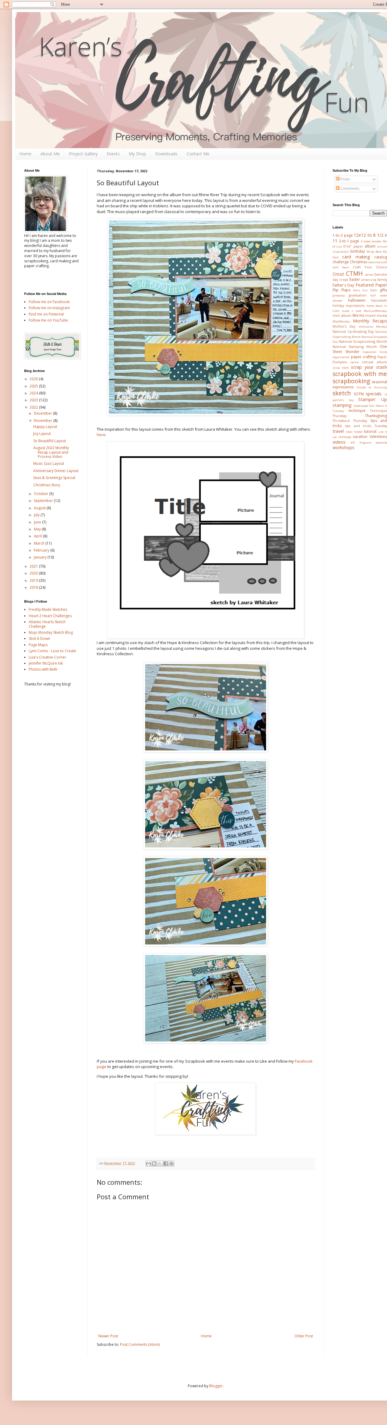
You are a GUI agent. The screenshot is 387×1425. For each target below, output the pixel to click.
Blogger (216, 1385)
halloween (357, 300)
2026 (34, 378)
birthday (357, 251)
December (43, 413)
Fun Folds (369, 290)
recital (354, 362)
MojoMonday (341, 321)
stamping (342, 405)
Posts (345, 179)
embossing (368, 280)
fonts (356, 290)
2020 (34, 573)
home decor (374, 306)
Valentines (378, 436)
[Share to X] (160, 1164)
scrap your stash (369, 367)
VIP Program (360, 443)
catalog (380, 257)
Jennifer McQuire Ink (46, 663)
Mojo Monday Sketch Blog (51, 632)
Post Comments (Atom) (140, 1344)
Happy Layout (45, 426)
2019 (34, 580)
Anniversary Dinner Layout (55, 470)
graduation (357, 295)
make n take (352, 311)
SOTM (359, 394)
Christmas (358, 261)
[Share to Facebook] (166, 1164)
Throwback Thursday (350, 420)
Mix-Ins (358, 315)
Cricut (338, 274)
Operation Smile (375, 352)
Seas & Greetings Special (54, 477)
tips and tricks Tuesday (366, 425)
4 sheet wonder (371, 241)
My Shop (137, 154)
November (43, 420)
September (44, 500)
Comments (349, 188)
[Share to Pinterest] (171, 1164)
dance (369, 275)
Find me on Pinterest (46, 314)
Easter (355, 279)
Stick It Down (39, 638)
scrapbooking (351, 381)
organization (341, 357)
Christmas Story (46, 484)
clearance (374, 262)
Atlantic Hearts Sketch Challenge (47, 624)
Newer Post (108, 1336)
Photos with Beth (43, 669)
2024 (34, 393)
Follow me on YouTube (48, 320)
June (38, 522)
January (40, 557)
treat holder (354, 432)
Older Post (303, 1336)
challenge (341, 261)
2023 (34, 400)
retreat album (374, 362)
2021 (34, 566)
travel (338, 431)
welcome (381, 443)
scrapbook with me (360, 374)
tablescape (360, 406)
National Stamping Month (355, 346)
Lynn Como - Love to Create (52, 650)
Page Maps (38, 644)
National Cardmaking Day (353, 331)
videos (339, 442)
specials (374, 394)
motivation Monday (373, 327)
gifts (383, 290)
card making (356, 257)
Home (25, 154)
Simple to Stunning (372, 387)
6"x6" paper (353, 246)
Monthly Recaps (370, 321)
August (40, 507)
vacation (360, 436)
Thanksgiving (376, 415)
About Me (50, 154)
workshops (343, 447)
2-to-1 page (349, 241)
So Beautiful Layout (49, 440)
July (37, 514)
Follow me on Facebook (49, 301)
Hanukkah (379, 300)
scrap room (341, 368)
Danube (380, 274)
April (38, 536)
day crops (340, 279)
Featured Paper (371, 285)
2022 (34, 407)
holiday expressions (348, 305)
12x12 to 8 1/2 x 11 (360, 238)
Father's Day (343, 285)
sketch (342, 393)
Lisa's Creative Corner (47, 657)
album (370, 246)
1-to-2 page (343, 235)
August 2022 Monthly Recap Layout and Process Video (51, 452)
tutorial (370, 431)
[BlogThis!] (154, 1164)
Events (113, 154)
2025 (34, 386)
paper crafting (363, 356)
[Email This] (148, 1164)
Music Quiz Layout (48, 463)
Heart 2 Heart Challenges (50, 615)
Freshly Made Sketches (48, 609)
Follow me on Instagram (49, 307)
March (39, 543)
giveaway (339, 295)
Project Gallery (83, 154)
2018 (34, 587)
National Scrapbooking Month (363, 341)
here (101, 434)
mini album (342, 315)
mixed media (376, 315)
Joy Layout (42, 433)
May (38, 529)
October (41, 493)
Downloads (166, 154)
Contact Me (198, 154)
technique (357, 410)
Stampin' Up (372, 399)
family (382, 279)
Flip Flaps (341, 290)
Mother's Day (344, 326)
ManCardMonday (375, 311)
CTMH (354, 273)
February (42, 550)
